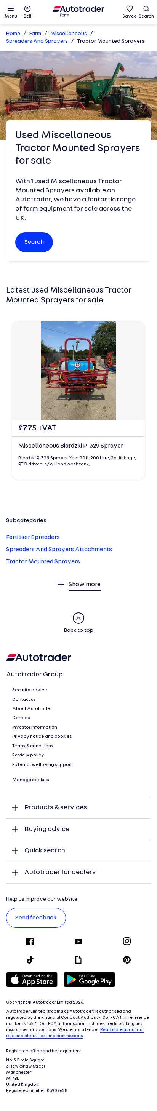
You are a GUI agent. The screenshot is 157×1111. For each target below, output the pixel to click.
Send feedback (36, 918)
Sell (27, 16)
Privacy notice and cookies (42, 736)
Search (146, 16)
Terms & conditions (32, 746)
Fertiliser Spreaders (33, 537)
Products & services (55, 807)
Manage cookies (30, 780)
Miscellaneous (68, 34)
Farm (35, 34)
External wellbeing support (42, 765)
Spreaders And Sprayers (37, 41)
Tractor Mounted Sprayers (43, 562)
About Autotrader (32, 709)
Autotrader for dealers (60, 872)
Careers (21, 718)
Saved (129, 16)
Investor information (34, 727)
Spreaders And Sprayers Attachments (59, 550)
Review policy (28, 755)
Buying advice (46, 829)
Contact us (24, 699)
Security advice (29, 690)
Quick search (44, 850)
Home (13, 34)
